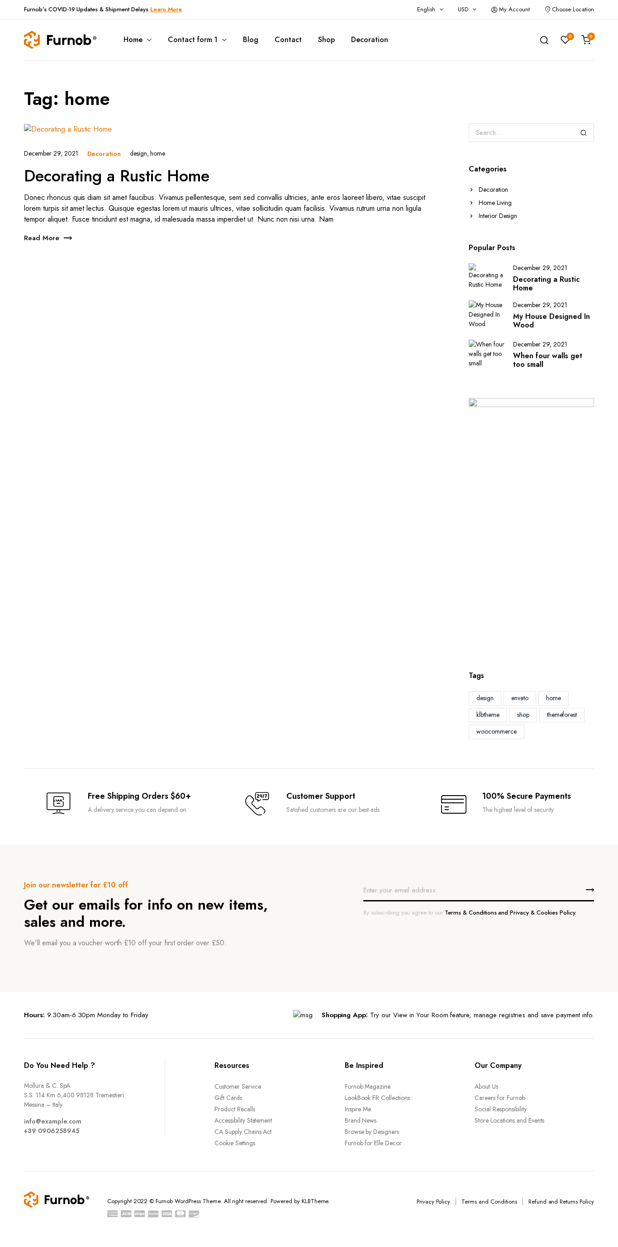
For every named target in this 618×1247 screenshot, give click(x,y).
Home (133, 39)
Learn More (166, 9)
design (138, 153)
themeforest (562, 714)
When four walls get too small (547, 360)
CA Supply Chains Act (242, 1131)
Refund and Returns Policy (561, 1201)
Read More (41, 238)
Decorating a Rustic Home (116, 175)
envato (519, 697)
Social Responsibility (500, 1109)
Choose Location (573, 9)
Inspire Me (358, 1109)
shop (523, 714)
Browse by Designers (372, 1131)
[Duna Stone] (60, 40)
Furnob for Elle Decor (373, 1142)
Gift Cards (228, 1097)
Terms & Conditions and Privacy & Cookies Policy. (510, 912)
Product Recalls (234, 1109)
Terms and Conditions (489, 1201)
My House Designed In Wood (551, 320)
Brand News (361, 1120)
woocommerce (496, 731)
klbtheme (487, 714)
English (426, 9)
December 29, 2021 (51, 153)
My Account (514, 9)
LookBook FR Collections (377, 1097)
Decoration (369, 39)
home (157, 153)
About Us (486, 1086)
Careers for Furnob (500, 1097)
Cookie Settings (234, 1142)
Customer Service (237, 1086)
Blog (250, 39)
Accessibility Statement (243, 1120)
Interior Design (498, 215)
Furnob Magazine (368, 1086)
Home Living (495, 202)
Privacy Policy (434, 1201)
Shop (326, 39)
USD (463, 9)
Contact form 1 (193, 39)
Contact (288, 39)
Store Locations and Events (509, 1120)
